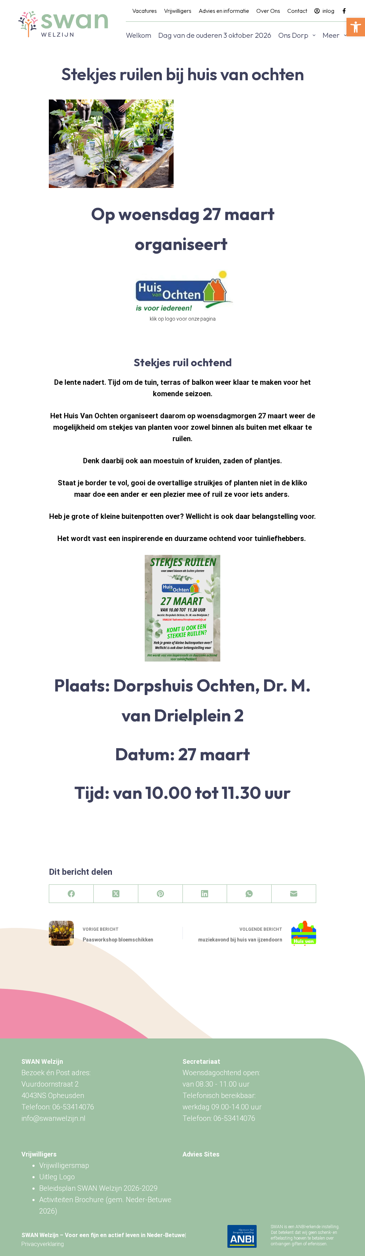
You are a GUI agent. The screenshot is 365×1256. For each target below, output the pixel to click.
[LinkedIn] (205, 894)
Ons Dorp (293, 35)
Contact (297, 10)
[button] (355, 27)
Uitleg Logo (57, 1177)
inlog (328, 10)
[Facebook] (344, 11)
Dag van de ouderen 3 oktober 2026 (214, 35)
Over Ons (268, 10)
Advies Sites (201, 1154)
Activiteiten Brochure (71, 1199)
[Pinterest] (160, 894)
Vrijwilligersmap (64, 1165)
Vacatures (144, 10)
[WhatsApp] (249, 894)
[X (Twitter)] (116, 894)
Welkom (138, 35)
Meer (331, 35)
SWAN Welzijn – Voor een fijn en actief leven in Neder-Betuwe (103, 1235)
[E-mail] (294, 894)
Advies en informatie (224, 10)
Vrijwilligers (177, 10)
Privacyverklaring (42, 1244)
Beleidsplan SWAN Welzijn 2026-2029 (98, 1188)
